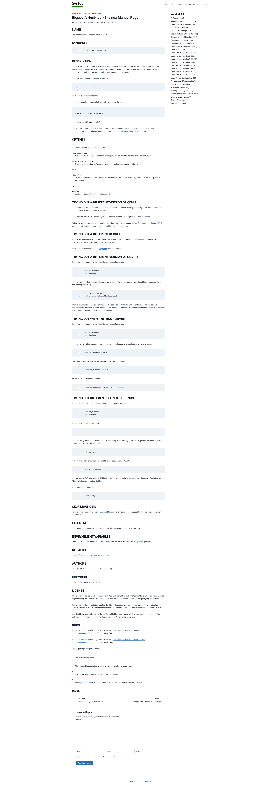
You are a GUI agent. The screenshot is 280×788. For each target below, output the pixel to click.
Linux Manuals (193, 4)
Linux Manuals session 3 (180, 59)
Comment (80, 719)
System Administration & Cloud (183, 94)
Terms (142, 781)
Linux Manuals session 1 (92, 13)
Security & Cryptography (180, 91)
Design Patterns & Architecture (182, 34)
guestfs (156, 223)
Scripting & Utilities (178, 87)
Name (79, 751)
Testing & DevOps (178, 100)
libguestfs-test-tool (85, 682)
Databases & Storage (179, 31)
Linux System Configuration (181, 78)
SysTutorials (134, 781)
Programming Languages (181, 84)
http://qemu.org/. (104, 555)
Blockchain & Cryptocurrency (182, 24)
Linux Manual (78, 22)
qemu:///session (116, 387)
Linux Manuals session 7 (180, 69)
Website (138, 751)
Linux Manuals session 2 (180, 56)
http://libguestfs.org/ (132, 131)
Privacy (148, 781)
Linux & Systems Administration (183, 46)
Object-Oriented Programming (182, 81)
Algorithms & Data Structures (182, 21)
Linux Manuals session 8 (180, 72)
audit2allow (133, 478)
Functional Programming (180, 40)
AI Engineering (176, 18)
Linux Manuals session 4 (180, 62)
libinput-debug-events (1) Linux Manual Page (144, 700)
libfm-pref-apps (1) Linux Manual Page (90, 700)
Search (204, 4)
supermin (103, 249)
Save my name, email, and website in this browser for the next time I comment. (104, 757)
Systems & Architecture (180, 97)
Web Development (178, 103)
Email (108, 751)
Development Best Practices (181, 37)
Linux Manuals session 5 (180, 65)
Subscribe (182, 4)
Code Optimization (178, 27)
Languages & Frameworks (181, 43)
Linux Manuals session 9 (180, 75)
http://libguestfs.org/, (89, 555)
